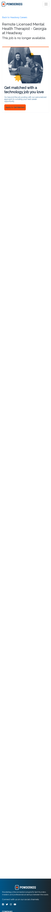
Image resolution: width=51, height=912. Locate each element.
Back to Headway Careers (14, 17)
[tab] (12, 4)
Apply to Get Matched (15, 107)
